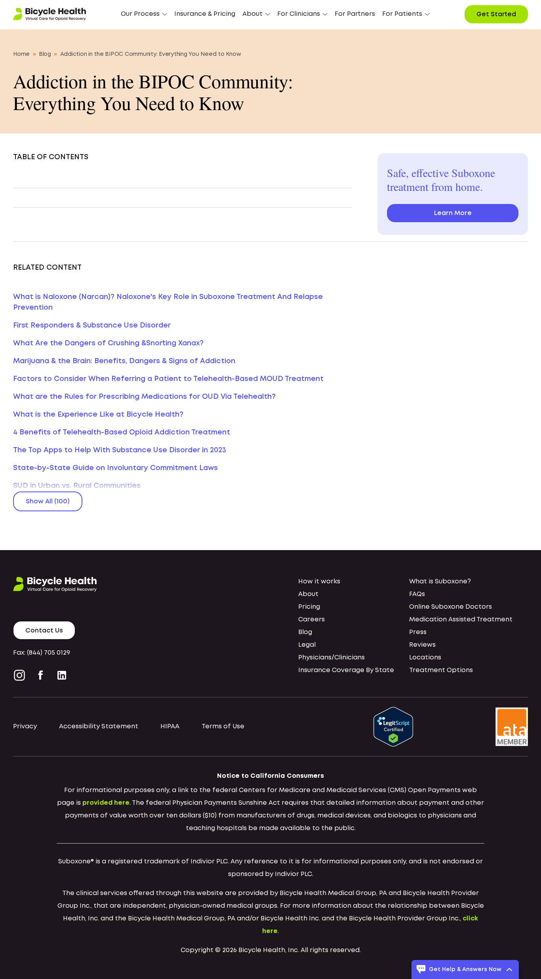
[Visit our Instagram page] (21, 675)
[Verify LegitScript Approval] (393, 726)
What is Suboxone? (440, 582)
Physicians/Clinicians (331, 658)
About (308, 594)
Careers (311, 620)
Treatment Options (441, 670)
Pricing (309, 607)
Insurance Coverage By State (346, 670)
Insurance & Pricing (204, 14)
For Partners (355, 14)
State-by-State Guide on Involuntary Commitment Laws (115, 468)
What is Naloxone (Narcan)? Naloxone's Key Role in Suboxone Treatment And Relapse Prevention (168, 302)
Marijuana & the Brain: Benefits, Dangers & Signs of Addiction (124, 361)
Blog (45, 54)
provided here (106, 803)
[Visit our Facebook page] (40, 675)
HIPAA (169, 726)
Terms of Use (223, 726)
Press (418, 632)
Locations (425, 658)
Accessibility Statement (98, 726)
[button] (144, 14)
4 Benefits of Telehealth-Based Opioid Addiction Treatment (121, 432)
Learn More (453, 213)
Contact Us (44, 631)
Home (21, 54)
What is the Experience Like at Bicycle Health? (98, 414)
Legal (307, 645)
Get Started (496, 14)
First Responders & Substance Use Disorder (92, 325)
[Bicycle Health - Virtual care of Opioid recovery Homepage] (49, 14)
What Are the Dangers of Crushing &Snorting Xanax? (108, 343)
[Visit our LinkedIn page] (61, 675)
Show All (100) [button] (48, 502)
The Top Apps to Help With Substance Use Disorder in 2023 (119, 450)
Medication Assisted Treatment (460, 620)
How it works (319, 582)
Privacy (25, 726)
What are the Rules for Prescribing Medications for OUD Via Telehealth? (144, 397)
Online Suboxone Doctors (450, 607)
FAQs (417, 594)
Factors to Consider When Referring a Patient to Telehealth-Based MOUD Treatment (168, 379)
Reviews (422, 645)
